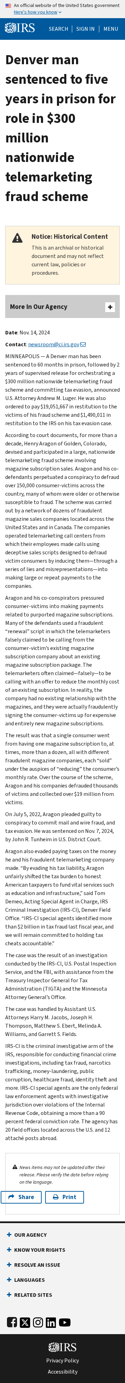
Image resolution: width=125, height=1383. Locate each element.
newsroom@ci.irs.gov (53, 344)
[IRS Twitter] (25, 1321)
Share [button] (26, 1197)
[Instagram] (38, 1321)
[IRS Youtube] (65, 1321)
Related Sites (33, 1295)
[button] (85, 28)
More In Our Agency (38, 306)
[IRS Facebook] (12, 1321)
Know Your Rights (39, 1249)
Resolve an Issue (37, 1265)
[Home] (20, 27)
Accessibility (62, 1371)
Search (58, 28)
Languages (29, 1280)
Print (69, 1197)
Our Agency (30, 1234)
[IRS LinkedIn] (51, 1321)
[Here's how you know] (62, 9)
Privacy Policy (62, 1360)
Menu (110, 28)
